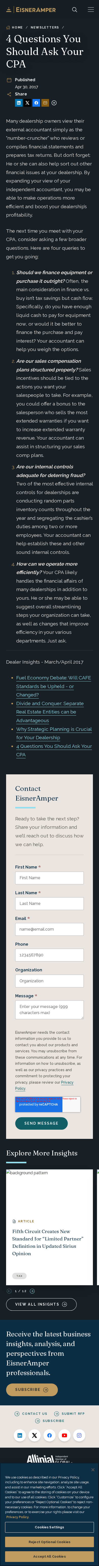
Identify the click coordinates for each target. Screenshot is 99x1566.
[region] (49, 1514)
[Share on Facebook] (36, 103)
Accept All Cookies (49, 1556)
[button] (91, 9)
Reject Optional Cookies (49, 1542)
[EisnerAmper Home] (31, 9)
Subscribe (28, 1390)
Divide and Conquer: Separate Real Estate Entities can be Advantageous (50, 712)
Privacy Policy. (17, 1517)
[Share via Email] (45, 103)
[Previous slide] (9, 1291)
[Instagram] (79, 1435)
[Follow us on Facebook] (49, 1435)
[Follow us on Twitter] (34, 1435)
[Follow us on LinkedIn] (20, 1435)
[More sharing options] (54, 103)
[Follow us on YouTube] (64, 1435)
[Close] (92, 1469)
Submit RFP (73, 1414)
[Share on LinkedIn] (19, 103)
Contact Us (34, 1414)
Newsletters (45, 27)
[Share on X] (27, 103)
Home (17, 27)
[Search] (75, 9)
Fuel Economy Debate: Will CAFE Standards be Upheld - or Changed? (53, 686)
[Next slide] (32, 1291)
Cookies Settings (49, 1527)
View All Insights (37, 1304)
